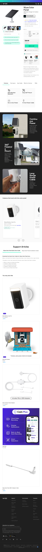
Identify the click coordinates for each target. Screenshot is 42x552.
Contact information (35, 545)
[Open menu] (1, 3)
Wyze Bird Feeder (6, 359)
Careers (34, 508)
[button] (36, 4)
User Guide (19, 83)
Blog (34, 511)
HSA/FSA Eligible (36, 519)
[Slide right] (23, 240)
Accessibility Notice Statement (8, 546)
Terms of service (23, 545)
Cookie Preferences (21, 547)
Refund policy (13, 545)
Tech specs (13, 83)
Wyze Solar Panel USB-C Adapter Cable (30, 34)
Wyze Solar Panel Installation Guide (30, 250)
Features (6, 83)
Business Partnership (35, 506)
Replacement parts (14, 518)
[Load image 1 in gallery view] (5, 28)
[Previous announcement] (2, 1)
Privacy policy (18, 545)
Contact (34, 502)
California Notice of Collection (18, 546)
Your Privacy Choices (34, 546)
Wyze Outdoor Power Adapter (9, 402)
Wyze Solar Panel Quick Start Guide (11, 250)
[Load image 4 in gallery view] (19, 28)
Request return (13, 510)
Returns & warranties (13, 507)
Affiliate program (25, 506)
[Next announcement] (40, 1)
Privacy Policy (6, 532)
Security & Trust (35, 514)
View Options (13, 227)
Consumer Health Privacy (26, 546)
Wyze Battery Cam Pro (32, 21)
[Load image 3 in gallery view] (14, 28)
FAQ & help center (14, 503)
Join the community (24, 501)
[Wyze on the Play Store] (12, 536)
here (12, 532)
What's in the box (28, 83)
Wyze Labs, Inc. (8, 545)
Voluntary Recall (15, 520)
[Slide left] (19, 240)
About (34, 500)
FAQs (36, 83)
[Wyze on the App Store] (5, 536)
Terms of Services (17, 531)
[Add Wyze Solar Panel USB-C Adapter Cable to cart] (37, 33)
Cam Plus (4, 446)
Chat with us (14, 500)
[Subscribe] (20, 529)
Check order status (14, 514)
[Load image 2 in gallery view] (9, 28)
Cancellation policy (29, 545)
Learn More (19, 225)
